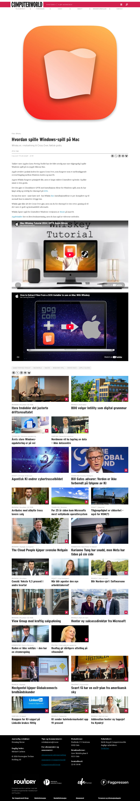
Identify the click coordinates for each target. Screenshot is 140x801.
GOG (46, 191)
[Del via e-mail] (123, 156)
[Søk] (127, 4)
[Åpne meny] (121, 4)
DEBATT (79, 9)
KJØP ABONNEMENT (65, 4)
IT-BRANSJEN (40, 9)
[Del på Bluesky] (126, 156)
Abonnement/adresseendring (53, 755)
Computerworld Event (50, 764)
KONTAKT (120, 9)
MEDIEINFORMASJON (99, 9)
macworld (37, 368)
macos (47, 368)
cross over (71, 368)
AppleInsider (17, 216)
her (52, 195)
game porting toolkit (22, 368)
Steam (62, 212)
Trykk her (105, 748)
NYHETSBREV (51, 4)
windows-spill (59, 368)
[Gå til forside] (26, 4)
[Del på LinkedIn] (119, 156)
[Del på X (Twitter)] (116, 156)
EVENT (60, 9)
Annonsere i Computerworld (53, 759)
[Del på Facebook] (112, 156)
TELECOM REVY (20, 9)
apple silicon (84, 368)
